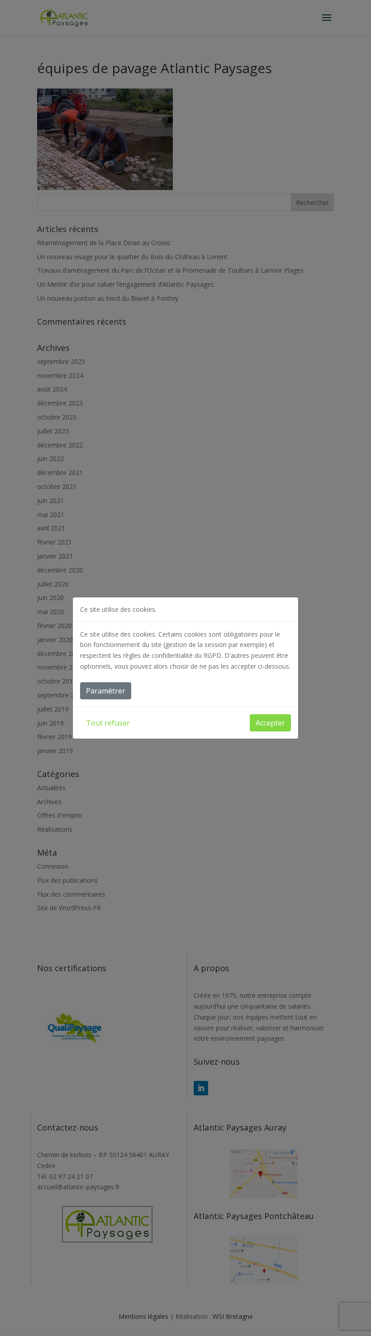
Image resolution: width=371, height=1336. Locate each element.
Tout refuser (108, 723)
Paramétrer (105, 691)
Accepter (270, 723)
